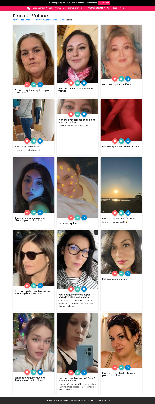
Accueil (16, 20)
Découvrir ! (104, 2)
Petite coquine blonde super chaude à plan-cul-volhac (74, 296)
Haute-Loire (58, 20)
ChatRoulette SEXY (96, 8)
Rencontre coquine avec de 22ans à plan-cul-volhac (30, 219)
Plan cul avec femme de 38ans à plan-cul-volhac (76, 379)
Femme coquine (67, 223)
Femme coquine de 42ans (117, 84)
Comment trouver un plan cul (68, 8)
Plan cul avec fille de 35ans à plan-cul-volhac (118, 374)
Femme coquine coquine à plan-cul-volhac (33, 91)
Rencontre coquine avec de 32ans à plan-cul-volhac (30, 379)
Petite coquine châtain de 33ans (120, 146)
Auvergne (47, 20)
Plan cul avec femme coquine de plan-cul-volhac (76, 121)
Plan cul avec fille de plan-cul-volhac (75, 89)
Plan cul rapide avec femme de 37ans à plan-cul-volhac (32, 292)
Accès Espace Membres (118, 8)
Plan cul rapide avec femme (118, 218)
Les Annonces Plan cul (43, 8)
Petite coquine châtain (27, 146)
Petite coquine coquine (115, 279)
